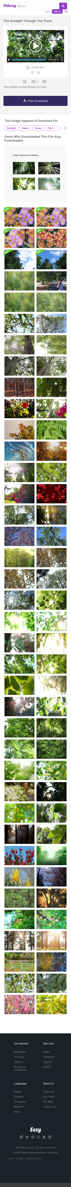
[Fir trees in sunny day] (19, 387)
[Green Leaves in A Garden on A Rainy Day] (51, 813)
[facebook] (21, 1137)
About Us (48, 1091)
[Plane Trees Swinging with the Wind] (51, 579)
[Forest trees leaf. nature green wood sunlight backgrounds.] (24, 185)
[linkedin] (49, 1137)
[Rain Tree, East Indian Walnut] (19, 919)
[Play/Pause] (9, 59)
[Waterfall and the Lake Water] (19, 962)
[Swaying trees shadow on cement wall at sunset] (51, 898)
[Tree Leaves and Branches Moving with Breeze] (19, 600)
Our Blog (48, 1101)
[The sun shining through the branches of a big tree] (51, 366)
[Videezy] (9, 6)
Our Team (48, 1096)
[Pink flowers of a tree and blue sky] (19, 536)
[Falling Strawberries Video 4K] (51, 494)
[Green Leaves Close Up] (51, 600)
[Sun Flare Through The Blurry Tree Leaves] (51, 791)
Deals (46, 1051)
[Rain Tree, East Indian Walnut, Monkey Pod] (51, 919)
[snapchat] (43, 1137)
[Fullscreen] (61, 59)
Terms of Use (16, 1158)
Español (18, 1096)
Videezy (18, 1061)
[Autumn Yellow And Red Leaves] (19, 1004)
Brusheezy (20, 1051)
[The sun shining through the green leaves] (19, 345)
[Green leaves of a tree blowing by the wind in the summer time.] (51, 472)
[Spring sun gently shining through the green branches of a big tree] (19, 366)
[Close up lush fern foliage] (51, 430)
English (18, 1091)
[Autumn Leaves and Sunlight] (19, 408)
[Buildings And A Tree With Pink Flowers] (51, 877)
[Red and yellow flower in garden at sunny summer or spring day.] (51, 238)
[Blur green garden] (19, 813)
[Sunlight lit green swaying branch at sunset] (51, 515)
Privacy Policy (33, 1158)
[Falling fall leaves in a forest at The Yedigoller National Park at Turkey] (19, 834)
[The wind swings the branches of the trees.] (19, 728)
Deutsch (18, 1106)
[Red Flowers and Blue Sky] (19, 855)
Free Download (38, 101)
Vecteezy (19, 1056)
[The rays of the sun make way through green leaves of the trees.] (19, 621)
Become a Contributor (20, 1068)
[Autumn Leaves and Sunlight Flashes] (51, 451)
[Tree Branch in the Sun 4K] (51, 536)
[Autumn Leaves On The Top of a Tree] (19, 430)
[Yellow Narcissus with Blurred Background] (19, 877)
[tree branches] (19, 983)
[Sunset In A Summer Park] (19, 940)
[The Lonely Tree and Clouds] (19, 451)
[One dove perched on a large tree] (19, 323)
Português (20, 1101)
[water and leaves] (51, 387)
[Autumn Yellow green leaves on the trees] (51, 1004)
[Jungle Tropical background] (51, 855)
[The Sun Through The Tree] (51, 345)
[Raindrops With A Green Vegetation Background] (19, 281)
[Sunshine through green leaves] (19, 472)
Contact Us (49, 1106)
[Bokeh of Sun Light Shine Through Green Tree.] (19, 557)
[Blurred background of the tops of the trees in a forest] (19, 515)
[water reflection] (51, 834)
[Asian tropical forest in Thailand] (51, 259)
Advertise (48, 1056)
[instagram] (38, 1137)
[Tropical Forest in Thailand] (19, 259)
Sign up (57, 11)
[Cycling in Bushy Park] (51, 281)
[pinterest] (32, 1137)
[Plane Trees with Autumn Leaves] (19, 579)
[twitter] (27, 1137)
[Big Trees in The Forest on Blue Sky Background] (51, 323)
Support (47, 1061)
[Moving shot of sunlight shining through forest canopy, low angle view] (49, 169)
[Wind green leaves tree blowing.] (19, 643)
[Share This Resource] (39, 73)
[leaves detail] (51, 983)
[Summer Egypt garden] (19, 791)
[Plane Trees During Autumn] (51, 557)
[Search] (63, 6)
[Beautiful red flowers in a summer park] (19, 494)
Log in (47, 11)
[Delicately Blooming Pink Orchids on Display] (51, 408)
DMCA (47, 1066)
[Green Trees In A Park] (19, 898)
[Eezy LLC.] (35, 1130)
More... (18, 1111)
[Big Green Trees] (51, 962)
